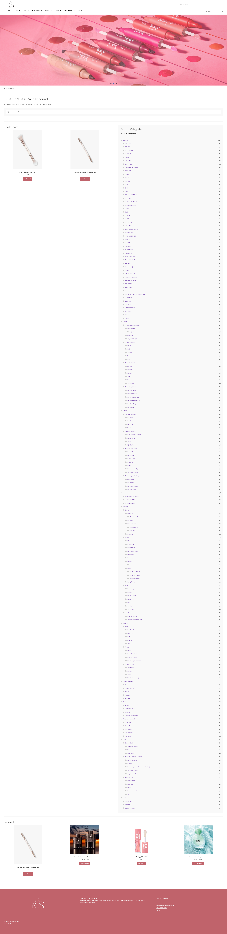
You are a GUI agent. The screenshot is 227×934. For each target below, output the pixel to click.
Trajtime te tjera (132, 339)
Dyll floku (130, 633)
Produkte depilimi (132, 791)
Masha (127, 691)
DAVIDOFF (128, 181)
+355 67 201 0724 (161, 908)
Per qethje (128, 736)
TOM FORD (128, 284)
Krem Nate (130, 455)
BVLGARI (127, 157)
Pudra (129, 568)
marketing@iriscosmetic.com (165, 905)
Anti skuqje (130, 479)
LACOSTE (128, 243)
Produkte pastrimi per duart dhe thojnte (139, 767)
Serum (129, 376)
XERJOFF (128, 311)
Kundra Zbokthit (132, 393)
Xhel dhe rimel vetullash (134, 619)
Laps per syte (131, 589)
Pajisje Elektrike (68, 10)
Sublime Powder (135, 578)
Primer (129, 561)
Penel (129, 602)
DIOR (126, 188)
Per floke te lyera (132, 404)
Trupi (79, 10)
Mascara (129, 592)
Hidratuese (130, 482)
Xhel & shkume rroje (133, 678)
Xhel (128, 359)
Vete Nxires (130, 428)
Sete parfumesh (130, 503)
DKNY (126, 191)
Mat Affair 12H (134, 517)
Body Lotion (131, 780)
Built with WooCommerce (11, 924)
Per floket (128, 726)
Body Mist (130, 784)
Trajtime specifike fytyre (132, 476)
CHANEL (127, 174)
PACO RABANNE (130, 260)
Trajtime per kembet (133, 774)
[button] (110, 83)
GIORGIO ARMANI (130, 205)
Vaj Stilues (130, 383)
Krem (129, 345)
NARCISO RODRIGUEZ (131, 256)
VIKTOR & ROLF (130, 308)
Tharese (127, 698)
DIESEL (127, 184)
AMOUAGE (128, 143)
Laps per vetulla (132, 616)
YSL (126, 315)
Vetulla (127, 613)
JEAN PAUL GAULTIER (131, 229)
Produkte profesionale (132, 325)
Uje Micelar (130, 445)
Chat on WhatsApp (162, 898)
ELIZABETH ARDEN (131, 202)
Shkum (129, 352)
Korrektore (130, 554)
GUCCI (127, 212)
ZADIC (127, 318)
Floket (16, 10)
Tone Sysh (130, 609)
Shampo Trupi (131, 750)
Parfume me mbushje (131, 715)
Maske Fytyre (131, 462)
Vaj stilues (130, 356)
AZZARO (127, 147)
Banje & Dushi (129, 743)
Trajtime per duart (133, 770)
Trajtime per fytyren (131, 448)
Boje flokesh (131, 328)
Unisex (127, 291)
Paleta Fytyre (131, 558)
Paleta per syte (132, 596)
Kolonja (129, 671)
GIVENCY (127, 208)
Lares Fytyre (131, 438)
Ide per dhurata (36, 10)
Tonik (129, 441)
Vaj (128, 794)
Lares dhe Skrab (132, 654)
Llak (128, 349)
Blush (129, 541)
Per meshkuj (129, 267)
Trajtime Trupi (129, 777)
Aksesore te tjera (130, 685)
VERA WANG (128, 301)
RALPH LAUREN (130, 274)
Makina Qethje (129, 688)
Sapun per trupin (132, 746)
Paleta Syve (130, 599)
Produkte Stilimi (130, 342)
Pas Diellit (130, 417)
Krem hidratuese (132, 760)
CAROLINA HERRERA (131, 167)
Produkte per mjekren (134, 661)
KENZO (127, 239)
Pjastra (127, 695)
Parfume (125, 702)
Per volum (130, 407)
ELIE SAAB (128, 198)
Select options (85, 863)
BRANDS (9, 10)
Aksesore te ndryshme (132, 496)
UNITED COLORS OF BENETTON (135, 294)
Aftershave (130, 667)
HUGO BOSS (128, 222)
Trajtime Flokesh (130, 363)
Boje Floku (133, 332)
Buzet (127, 510)
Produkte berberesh (129, 719)
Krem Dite (130, 452)
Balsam (129, 369)
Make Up (47, 10)
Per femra (128, 263)
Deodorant (128, 801)
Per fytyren (128, 729)
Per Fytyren (130, 421)
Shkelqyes (130, 534)
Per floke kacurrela (133, 397)
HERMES (127, 219)
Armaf (127, 705)
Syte (126, 585)
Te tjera (129, 674)
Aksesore (128, 722)
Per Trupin (130, 424)
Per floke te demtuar (133, 400)
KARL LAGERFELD (130, 236)
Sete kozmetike (130, 500)
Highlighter (131, 548)
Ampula (129, 366)
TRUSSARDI (128, 287)
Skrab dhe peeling (132, 469)
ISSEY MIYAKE (129, 226)
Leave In (129, 373)
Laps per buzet (131, 524)
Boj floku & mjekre (133, 630)
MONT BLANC (129, 250)
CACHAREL (128, 160)
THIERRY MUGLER (130, 280)
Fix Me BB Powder (135, 572)
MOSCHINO (128, 253)
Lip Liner (132, 530)
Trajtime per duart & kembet (133, 756)
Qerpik (129, 606)
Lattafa (127, 712)
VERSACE (128, 304)
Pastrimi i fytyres (130, 431)
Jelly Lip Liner (134, 527)
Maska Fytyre (131, 458)
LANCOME (128, 246)
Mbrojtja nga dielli (130, 414)
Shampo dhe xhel (130, 808)
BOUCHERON (129, 150)
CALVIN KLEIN (129, 164)
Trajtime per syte (132, 472)
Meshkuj (57, 10)
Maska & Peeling (132, 657)
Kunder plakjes (131, 489)
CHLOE (127, 178)
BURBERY (128, 154)
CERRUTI (128, 171)
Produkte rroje (129, 664)
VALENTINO (128, 297)
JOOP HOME (129, 232)
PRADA (127, 270)
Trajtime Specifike (130, 387)
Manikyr (129, 763)
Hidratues (130, 520)
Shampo (129, 380)
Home (7, 88)
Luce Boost (133, 565)
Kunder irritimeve (132, 486)
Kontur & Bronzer (132, 551)
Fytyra (25, 10)
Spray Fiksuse (131, 582)
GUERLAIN (128, 215)
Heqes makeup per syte (134, 435)
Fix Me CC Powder (135, 575)
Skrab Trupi (130, 753)
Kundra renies (131, 390)
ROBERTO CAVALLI (131, 277)
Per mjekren (129, 733)
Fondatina (130, 544)
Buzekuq (130, 513)
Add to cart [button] (27, 179)
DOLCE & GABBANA (131, 195)
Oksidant (130, 335)
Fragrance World (130, 709)
